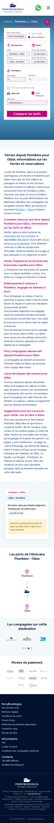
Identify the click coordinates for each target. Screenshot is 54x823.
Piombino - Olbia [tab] (16, 492)
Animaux (32, 75)
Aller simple (36, 34)
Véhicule (11, 99)
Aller (9, 50)
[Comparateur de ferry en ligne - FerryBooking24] (13, 7)
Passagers (11, 75)
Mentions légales (10, 712)
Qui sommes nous (10, 708)
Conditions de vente (12, 716)
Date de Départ (39, 50)
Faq (3, 742)
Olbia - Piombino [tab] (16, 498)
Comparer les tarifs (27, 114)
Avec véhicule (39, 94)
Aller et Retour (38, 37)
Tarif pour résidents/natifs (22, 88)
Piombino (20, 209)
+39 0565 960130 (10, 760)
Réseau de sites (9, 733)
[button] (23, 648)
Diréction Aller (13, 32)
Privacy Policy (8, 720)
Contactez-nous (10, 728)
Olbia (30, 209)
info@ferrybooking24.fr (13, 765)
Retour (10, 58)
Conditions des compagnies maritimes (20, 751)
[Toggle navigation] (48, 8)
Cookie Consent (9, 747)
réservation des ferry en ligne (19, 236)
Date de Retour (39, 58)
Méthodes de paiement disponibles (19, 724)
